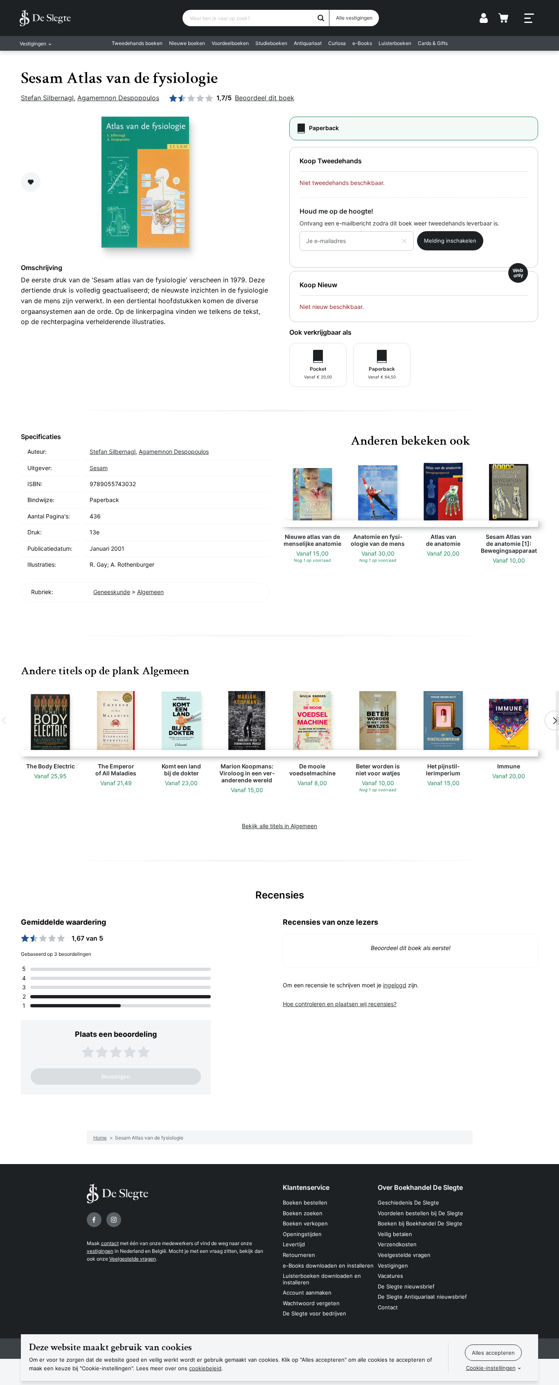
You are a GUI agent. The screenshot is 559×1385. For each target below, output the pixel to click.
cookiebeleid (205, 1368)
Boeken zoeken (302, 1213)
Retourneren (299, 1255)
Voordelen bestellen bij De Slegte (420, 1213)
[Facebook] (94, 1220)
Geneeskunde (111, 591)
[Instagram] (114, 1220)
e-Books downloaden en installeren (328, 1265)
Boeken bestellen (305, 1202)
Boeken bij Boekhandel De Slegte (420, 1223)
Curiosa (337, 43)
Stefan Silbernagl (47, 98)
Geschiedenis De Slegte (408, 1202)
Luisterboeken (395, 43)
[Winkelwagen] (503, 18)
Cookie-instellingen (491, 1368)
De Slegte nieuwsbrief (406, 1286)
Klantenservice (306, 1187)
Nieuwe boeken (187, 43)
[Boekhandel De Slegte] (45, 18)
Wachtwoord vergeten (311, 1303)
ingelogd (394, 985)
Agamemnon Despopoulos (118, 98)
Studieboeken (271, 43)
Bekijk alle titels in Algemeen (279, 825)
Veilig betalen (395, 1234)
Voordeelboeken (230, 43)
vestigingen (100, 1251)
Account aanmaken (307, 1292)
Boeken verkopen (305, 1223)
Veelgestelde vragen (132, 1259)
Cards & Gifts (433, 43)
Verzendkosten (397, 1244)
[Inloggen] (484, 18)
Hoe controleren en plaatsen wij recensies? (340, 1003)
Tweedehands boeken (137, 43)
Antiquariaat (308, 43)
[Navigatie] (529, 18)
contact (110, 1243)
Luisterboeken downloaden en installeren (322, 1279)
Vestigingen (393, 1265)
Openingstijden (302, 1234)
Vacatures (390, 1275)
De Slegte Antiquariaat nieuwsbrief (422, 1296)
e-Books (362, 43)
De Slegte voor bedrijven (314, 1313)
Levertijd (294, 1244)
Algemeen (150, 591)
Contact (388, 1307)
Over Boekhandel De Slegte (420, 1187)
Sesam (99, 467)
